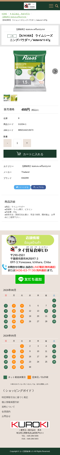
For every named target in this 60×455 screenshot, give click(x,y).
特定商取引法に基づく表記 (15, 397)
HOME (4, 14)
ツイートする (23, 187)
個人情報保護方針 (10, 402)
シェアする (39, 187)
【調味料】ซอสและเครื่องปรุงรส (14, 17)
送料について (8, 406)
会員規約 (6, 411)
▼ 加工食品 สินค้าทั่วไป (20, 14)
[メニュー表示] (51, 5)
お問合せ (6, 416)
